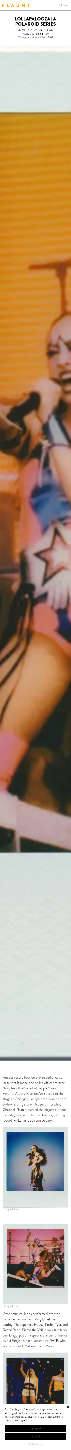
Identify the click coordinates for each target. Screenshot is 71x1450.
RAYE (54, 1340)
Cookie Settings (35, 1444)
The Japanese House (29, 1324)
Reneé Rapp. (12, 1330)
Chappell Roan (13, 1109)
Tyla (58, 1324)
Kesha (49, 1324)
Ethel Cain (49, 1319)
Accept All (36, 1429)
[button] (67, 5)
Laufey (7, 1324)
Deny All (36, 1436)
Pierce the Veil (32, 1330)
